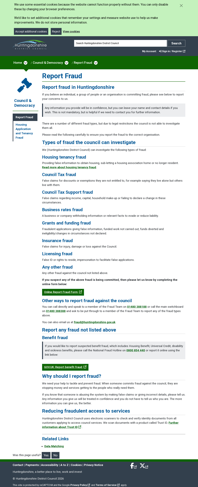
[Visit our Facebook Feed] (133, 465)
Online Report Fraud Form (61, 292)
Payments (32, 465)
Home (17, 63)
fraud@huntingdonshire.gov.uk (94, 322)
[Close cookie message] (181, 5)
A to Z (64, 465)
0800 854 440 (135, 350)
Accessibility (49, 465)
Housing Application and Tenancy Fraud (24, 131)
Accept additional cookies (31, 31)
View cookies (71, 31)
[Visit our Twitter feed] (144, 465)
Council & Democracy (48, 63)
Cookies (76, 465)
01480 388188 (137, 306)
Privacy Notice (93, 465)
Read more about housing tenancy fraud (69, 167)
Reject (56, 31)
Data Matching (54, 446)
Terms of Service (106, 485)
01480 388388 (56, 311)
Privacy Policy (78, 485)
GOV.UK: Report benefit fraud (63, 367)
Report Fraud (83, 63)
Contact (18, 465)
